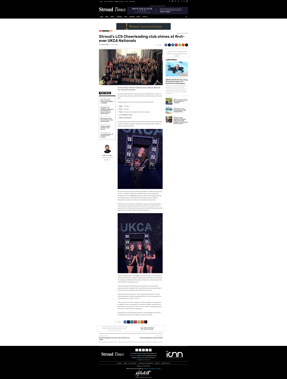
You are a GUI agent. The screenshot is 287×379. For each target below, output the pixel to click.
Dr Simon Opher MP (173, 77)
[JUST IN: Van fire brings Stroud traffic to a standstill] (169, 101)
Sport (111, 30)
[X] (184, 1)
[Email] (186, 44)
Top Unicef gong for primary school (151, 338)
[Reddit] (181, 1)
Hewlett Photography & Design (152, 368)
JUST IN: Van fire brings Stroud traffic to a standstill (107, 101)
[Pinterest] (176, 44)
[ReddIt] (183, 44)
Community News (106, 30)
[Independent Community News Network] (174, 354)
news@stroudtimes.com (143, 359)
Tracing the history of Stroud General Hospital (107, 135)
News (100, 30)
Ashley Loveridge (105, 44)
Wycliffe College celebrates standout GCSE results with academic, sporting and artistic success (180, 120)
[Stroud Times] (112, 9)
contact (135, 355)
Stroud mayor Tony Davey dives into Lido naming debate (107, 120)
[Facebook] (169, 1)
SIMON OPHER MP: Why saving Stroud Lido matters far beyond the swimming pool (176, 81)
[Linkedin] (178, 1)
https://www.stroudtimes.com (107, 157)
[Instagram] (175, 1)
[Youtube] (187, 1)
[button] (186, 17)
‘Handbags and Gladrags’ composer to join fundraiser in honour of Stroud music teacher (107, 110)
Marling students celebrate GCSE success (105, 127)
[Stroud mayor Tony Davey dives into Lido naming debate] (169, 110)
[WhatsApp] (179, 44)
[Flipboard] (172, 1)
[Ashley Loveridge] (107, 148)
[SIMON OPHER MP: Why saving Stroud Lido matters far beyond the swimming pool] (177, 69)
